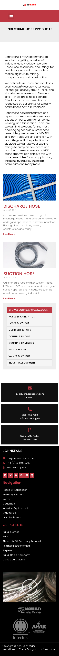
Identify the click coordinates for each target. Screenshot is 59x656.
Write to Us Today (29, 436)
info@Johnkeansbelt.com (30, 393)
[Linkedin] (26, 475)
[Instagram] (21, 475)
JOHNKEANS (12, 450)
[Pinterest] (32, 475)
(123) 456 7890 (30, 414)
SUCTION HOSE (19, 274)
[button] (11, 16)
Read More (9, 234)
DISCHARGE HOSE (21, 206)
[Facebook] (5, 475)
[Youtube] (16, 475)
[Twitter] (10, 475)
